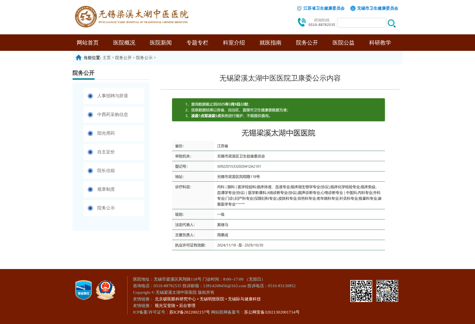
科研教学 (380, 43)
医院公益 (344, 43)
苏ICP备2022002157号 (190, 312)
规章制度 (106, 189)
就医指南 (270, 43)
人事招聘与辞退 (112, 95)
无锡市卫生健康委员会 (377, 8)
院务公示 (144, 58)
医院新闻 (161, 43)
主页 (107, 58)
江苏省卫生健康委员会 (324, 8)
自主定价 (106, 151)
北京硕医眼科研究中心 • (176, 299)
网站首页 (88, 43)
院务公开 (307, 43)
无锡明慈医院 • (213, 299)
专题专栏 (197, 43)
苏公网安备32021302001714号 (272, 312)
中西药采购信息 (112, 114)
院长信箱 (106, 170)
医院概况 (124, 43)
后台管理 (187, 305)
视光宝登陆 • (166, 305)
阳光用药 (106, 133)
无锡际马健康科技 (244, 299)
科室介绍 (234, 43)
